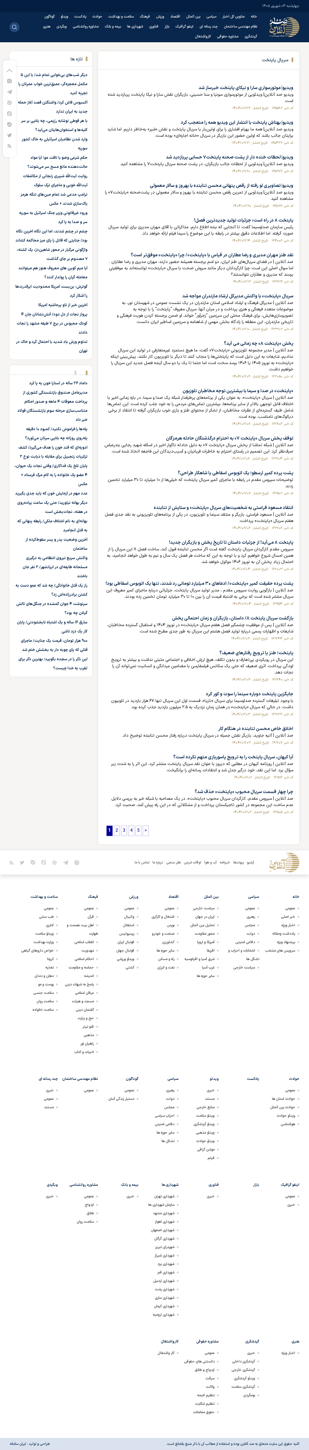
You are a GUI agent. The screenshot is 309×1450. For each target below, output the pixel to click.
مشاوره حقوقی (227, 36)
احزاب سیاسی (164, 1116)
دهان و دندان (44, 976)
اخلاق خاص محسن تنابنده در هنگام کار (255, 728)
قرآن (91, 917)
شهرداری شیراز (164, 1255)
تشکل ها (167, 1141)
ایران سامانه (18, 1444)
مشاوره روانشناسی (86, 26)
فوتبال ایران (125, 942)
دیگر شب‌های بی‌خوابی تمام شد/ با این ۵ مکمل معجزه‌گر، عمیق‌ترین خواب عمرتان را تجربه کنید (53, 84)
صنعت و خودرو (163, 933)
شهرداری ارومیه (163, 1314)
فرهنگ (145, 16)
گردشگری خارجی (243, 1370)
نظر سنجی (173, 862)
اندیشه (89, 976)
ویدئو (64, 16)
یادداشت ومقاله (283, 933)
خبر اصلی (288, 917)
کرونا (50, 959)
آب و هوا (210, 862)
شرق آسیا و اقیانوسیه (199, 959)
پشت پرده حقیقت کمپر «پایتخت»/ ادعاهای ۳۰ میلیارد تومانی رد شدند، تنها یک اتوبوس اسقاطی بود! (199, 583)
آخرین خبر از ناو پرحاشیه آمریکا (63, 305)
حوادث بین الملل (282, 1107)
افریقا (211, 950)
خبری (211, 1090)
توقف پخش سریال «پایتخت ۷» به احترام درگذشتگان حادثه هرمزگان (229, 438)
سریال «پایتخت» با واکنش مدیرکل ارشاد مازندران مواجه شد (237, 296)
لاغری (50, 925)
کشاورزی (168, 942)
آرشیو (250, 862)
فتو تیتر (88, 1026)
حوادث (97, 16)
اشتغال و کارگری (162, 917)
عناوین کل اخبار (233, 16)
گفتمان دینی (85, 1010)
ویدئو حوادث (286, 1116)
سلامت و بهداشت (121, 16)
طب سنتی (46, 917)
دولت (251, 933)
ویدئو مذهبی (205, 1132)
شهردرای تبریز (164, 1247)
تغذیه (49, 967)
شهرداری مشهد (163, 1213)
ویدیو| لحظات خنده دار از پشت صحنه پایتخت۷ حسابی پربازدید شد (229, 157)
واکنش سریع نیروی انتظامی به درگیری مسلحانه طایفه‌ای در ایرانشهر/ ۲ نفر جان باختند (55, 567)
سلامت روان (45, 1001)
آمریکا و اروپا (206, 942)
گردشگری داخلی (243, 1361)
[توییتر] (9, 135)
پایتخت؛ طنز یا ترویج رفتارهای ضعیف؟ (256, 653)
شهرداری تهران (164, 1196)
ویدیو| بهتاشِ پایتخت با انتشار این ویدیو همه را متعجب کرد (237, 122)
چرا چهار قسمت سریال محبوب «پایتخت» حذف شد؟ (244, 792)
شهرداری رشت (164, 1289)
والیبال (129, 917)
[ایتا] (9, 113)
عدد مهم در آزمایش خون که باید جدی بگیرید (51, 494)
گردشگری (250, 36)
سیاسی (211, 16)
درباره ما (157, 862)
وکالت (210, 1387)
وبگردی (61, 26)
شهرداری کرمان (164, 1306)
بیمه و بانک (113, 26)
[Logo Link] (284, 27)
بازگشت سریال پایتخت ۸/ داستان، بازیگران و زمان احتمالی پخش (232, 618)
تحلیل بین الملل (202, 925)
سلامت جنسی (43, 993)
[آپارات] (9, 102)
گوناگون (49, 16)
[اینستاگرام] (9, 80)
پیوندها (238, 862)
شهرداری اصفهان (162, 1230)
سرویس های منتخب (280, 950)
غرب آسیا (208, 967)
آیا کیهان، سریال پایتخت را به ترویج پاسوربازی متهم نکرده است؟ (233, 757)
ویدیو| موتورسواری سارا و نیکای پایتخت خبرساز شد (246, 88)
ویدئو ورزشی (125, 959)
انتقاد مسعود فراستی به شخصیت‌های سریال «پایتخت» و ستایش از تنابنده (223, 507)
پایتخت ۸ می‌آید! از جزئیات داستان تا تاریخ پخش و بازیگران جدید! (231, 542)
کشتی (130, 967)
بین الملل (193, 16)
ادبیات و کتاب (84, 1052)
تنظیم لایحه (206, 1395)
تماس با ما (142, 862)
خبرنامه (225, 862)
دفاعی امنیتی (245, 942)
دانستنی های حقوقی (199, 1361)
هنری (46, 26)
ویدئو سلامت (44, 933)
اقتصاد (175, 16)
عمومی (290, 908)
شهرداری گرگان (164, 1238)
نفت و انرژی (165, 967)
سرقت (210, 1378)
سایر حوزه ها (206, 976)
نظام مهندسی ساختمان (240, 26)
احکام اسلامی (84, 959)
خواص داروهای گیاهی (37, 950)
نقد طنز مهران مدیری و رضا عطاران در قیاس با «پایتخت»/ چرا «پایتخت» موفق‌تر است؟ (212, 255)
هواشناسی (288, 1124)
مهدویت (87, 950)
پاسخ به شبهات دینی (79, 984)
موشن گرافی (206, 1149)
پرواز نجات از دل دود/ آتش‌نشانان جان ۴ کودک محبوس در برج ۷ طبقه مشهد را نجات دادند (52, 324)
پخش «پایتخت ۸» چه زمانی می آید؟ (258, 343)
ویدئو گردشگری (204, 1124)
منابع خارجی (205, 1107)
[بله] (9, 124)
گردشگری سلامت (243, 1387)
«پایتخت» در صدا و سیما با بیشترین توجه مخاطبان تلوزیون (238, 391)
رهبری (251, 917)
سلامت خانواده (43, 1010)
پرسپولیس (126, 933)
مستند (210, 1099)
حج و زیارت (86, 1018)
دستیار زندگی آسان (121, 1099)
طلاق (90, 1213)
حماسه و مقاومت (81, 967)
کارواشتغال (203, 36)
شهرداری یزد (166, 1264)
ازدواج (89, 1205)
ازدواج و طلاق (205, 1370)
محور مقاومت (205, 933)
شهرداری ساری (164, 1298)
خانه (254, 16)
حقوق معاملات (204, 1412)
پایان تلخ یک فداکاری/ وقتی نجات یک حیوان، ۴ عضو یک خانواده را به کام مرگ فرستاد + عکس (51, 475)
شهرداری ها (135, 26)
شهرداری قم (166, 1272)
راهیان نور (87, 1043)
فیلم (211, 1158)
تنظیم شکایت (205, 1404)
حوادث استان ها (283, 1099)
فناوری (153, 26)
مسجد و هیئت (83, 1001)
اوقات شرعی (192, 862)
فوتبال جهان (125, 950)
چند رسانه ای (208, 26)
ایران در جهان (205, 917)
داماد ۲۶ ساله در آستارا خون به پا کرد (58, 383)
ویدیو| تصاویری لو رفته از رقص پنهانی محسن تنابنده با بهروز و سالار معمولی (221, 185)
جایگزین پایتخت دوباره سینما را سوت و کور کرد (249, 694)
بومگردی (249, 1395)
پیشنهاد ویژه (286, 942)
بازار (166, 26)
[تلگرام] (9, 91)
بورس (170, 925)
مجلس (250, 925)
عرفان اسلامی (84, 993)
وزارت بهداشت (43, 942)
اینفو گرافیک (184, 26)
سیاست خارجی (244, 967)
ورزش (160, 16)
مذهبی (89, 1035)
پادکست (80, 16)
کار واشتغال (166, 1353)
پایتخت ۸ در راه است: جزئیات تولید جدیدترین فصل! (243, 220)
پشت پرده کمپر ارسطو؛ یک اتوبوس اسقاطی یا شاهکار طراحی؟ (235, 473)
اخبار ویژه (288, 925)
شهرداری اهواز (164, 1221)
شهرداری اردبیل (163, 1281)
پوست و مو (46, 984)
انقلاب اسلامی (84, 942)
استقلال (128, 925)
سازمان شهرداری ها (161, 1205)
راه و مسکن (166, 959)
